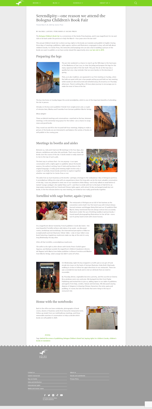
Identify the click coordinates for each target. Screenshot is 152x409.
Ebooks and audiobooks (77, 375)
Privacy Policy (74, 379)
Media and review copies (36, 388)
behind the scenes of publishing (51, 338)
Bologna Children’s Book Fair (49, 36)
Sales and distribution (35, 382)
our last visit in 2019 (97, 50)
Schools (77, 3)
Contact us (31, 372)
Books (36, 3)
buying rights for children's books (97, 338)
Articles (47, 335)
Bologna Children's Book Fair (73, 338)
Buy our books (32, 379)
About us (104, 3)
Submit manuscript (34, 375)
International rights (34, 385)
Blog (55, 3)
